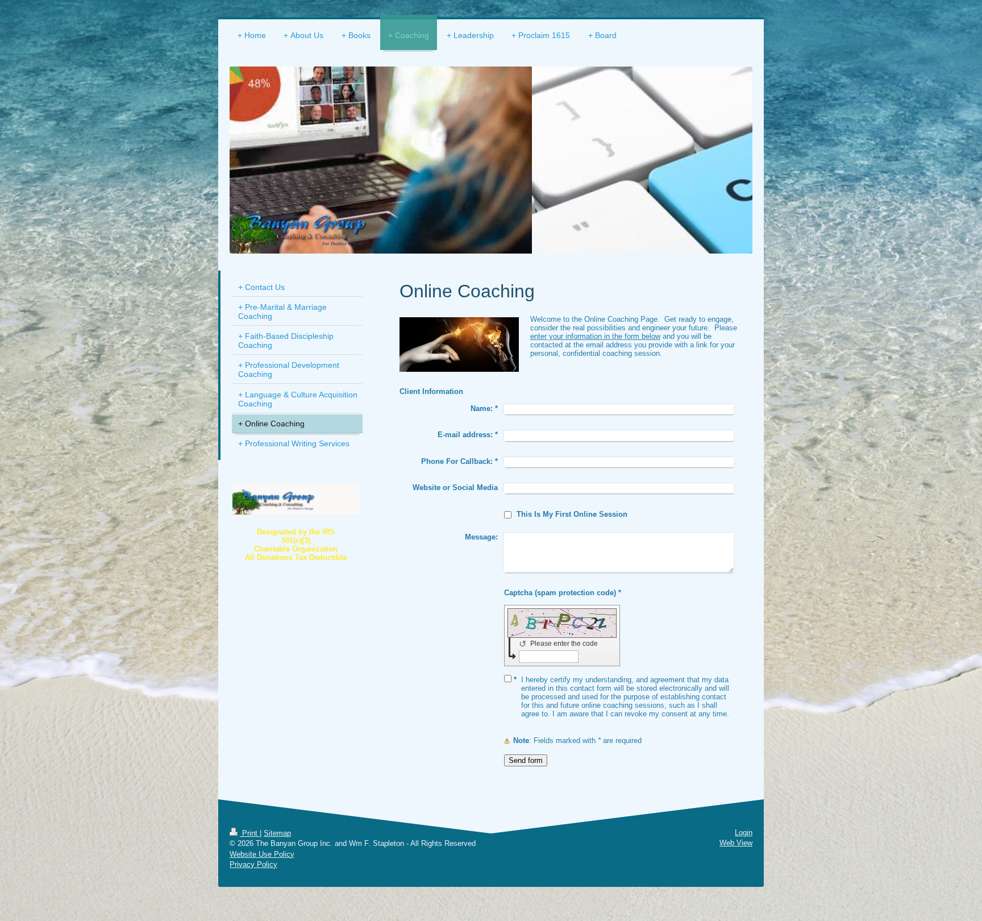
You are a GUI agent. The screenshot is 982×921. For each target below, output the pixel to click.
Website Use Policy (262, 854)
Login (743, 832)
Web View (735, 843)
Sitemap (277, 833)
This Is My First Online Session (572, 514)
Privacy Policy (253, 864)
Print (250, 833)
